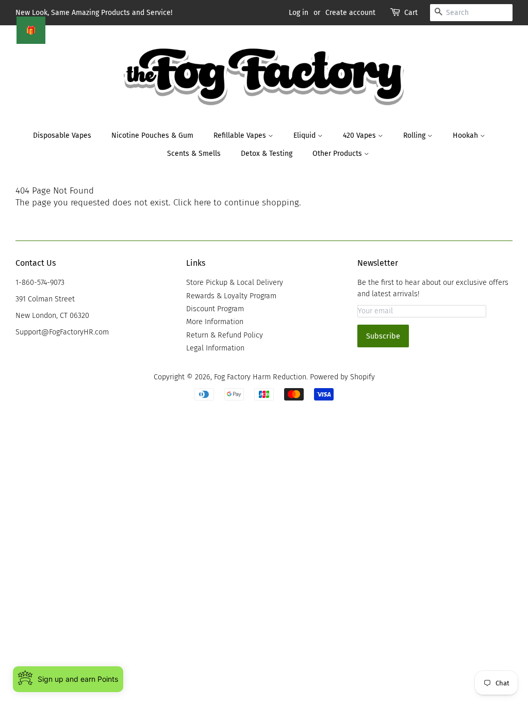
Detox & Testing (266, 153)
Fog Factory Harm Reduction (260, 376)
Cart (411, 12)
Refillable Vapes (240, 135)
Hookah (466, 135)
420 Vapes (360, 135)
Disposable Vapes (62, 135)
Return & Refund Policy (224, 335)
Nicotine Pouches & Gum (152, 135)
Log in (298, 12)
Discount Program (215, 308)
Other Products (338, 153)
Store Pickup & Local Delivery (234, 282)
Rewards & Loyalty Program (231, 295)
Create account (350, 12)
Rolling (415, 135)
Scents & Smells (194, 153)
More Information (214, 321)
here (202, 202)
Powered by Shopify (342, 376)
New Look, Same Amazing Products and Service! (93, 12)
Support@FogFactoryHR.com (62, 332)
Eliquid (305, 135)
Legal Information (215, 347)
